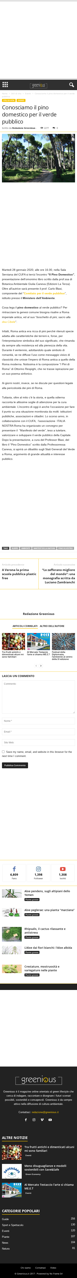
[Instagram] (35, 1120)
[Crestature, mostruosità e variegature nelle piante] (12, 969)
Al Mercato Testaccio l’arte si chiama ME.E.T (38, 653)
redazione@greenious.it (45, 1112)
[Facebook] (27, 1120)
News (5, 1242)
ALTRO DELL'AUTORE (52, 626)
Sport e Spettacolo (12, 1225)
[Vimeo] (43, 1120)
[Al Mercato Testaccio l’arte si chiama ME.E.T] (38, 641)
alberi (15, 548)
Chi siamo (26, 1267)
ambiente (25, 548)
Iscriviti (63, 867)
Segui (38, 867)
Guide (5, 1219)
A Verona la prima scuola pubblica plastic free (19, 574)
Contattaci (40, 1267)
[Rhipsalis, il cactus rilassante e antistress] (12, 934)
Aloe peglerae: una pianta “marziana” (49, 910)
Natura (5, 1248)
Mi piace (14, 867)
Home (5, 93)
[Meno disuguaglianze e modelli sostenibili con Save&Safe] (12, 1171)
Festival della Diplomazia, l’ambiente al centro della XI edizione (62, 655)
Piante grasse (31, 899)
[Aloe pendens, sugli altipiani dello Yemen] (12, 893)
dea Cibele (8, 321)
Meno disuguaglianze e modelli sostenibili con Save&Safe (45, 1167)
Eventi (28, 93)
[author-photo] (38, 600)
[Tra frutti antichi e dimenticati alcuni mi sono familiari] (13, 641)
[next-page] (41, 666)
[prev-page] (36, 666)
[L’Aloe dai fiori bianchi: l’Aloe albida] (12, 950)
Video (53, 1267)
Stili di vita (16, 93)
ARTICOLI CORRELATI (25, 626)
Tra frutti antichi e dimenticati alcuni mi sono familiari (13, 654)
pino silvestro (65, 548)
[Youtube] (50, 1120)
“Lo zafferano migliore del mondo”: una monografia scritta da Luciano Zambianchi (58, 576)
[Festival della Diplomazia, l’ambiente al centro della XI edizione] (63, 641)
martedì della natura (44, 548)
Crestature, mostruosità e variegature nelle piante (41, 968)
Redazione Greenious (23, 127)
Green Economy (32, 1174)
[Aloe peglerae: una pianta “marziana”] (12, 912)
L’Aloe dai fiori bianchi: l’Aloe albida (48, 948)
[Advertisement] (38, 40)
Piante (5, 1236)
